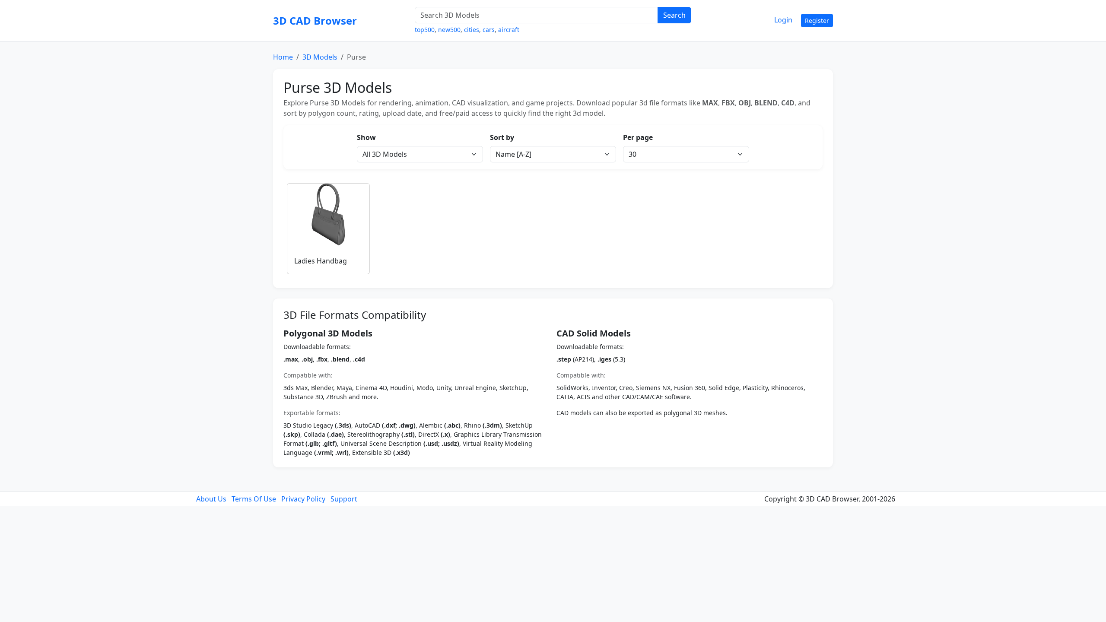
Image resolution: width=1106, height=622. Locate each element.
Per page (638, 137)
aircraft (508, 29)
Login (783, 20)
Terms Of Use (254, 499)
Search (674, 15)
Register (817, 20)
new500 (449, 29)
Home (283, 57)
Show (366, 137)
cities (471, 29)
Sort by (502, 137)
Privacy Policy (303, 499)
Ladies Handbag (320, 261)
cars (489, 29)
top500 (425, 29)
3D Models (319, 57)
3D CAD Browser (315, 20)
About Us (211, 499)
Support (344, 499)
